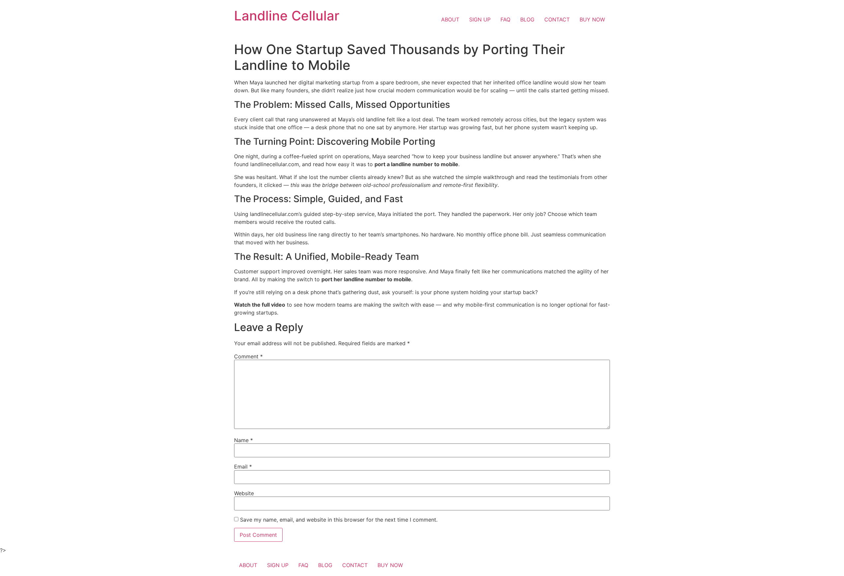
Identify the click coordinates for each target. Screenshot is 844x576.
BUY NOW (592, 19)
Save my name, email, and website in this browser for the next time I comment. (338, 519)
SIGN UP (480, 19)
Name (243, 440)
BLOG (527, 19)
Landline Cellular (286, 16)
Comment (248, 356)
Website (244, 493)
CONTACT (557, 19)
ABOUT (450, 19)
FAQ (505, 19)
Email (243, 466)
